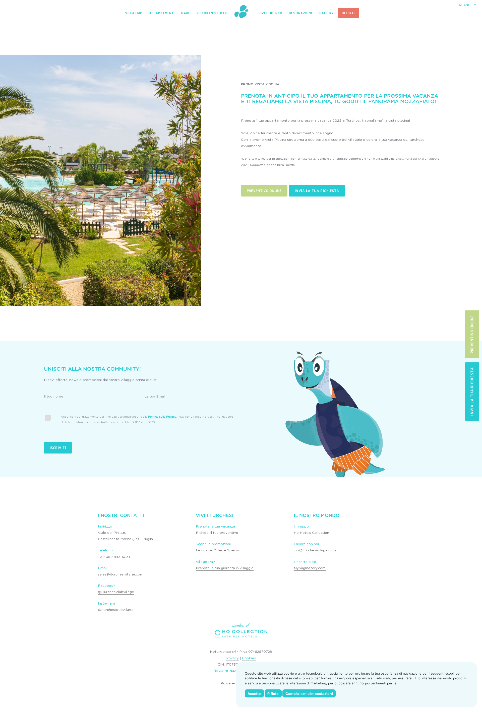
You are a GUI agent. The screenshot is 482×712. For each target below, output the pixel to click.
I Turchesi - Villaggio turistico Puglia (241, 12)
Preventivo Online (264, 190)
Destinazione (301, 13)
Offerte (348, 13)
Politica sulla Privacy (162, 416)
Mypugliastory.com (310, 568)
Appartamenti (162, 13)
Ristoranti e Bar (212, 13)
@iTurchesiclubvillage (116, 592)
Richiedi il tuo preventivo (217, 533)
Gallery (326, 13)
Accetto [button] (254, 693)
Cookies (249, 658)
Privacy (232, 658)
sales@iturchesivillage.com (120, 574)
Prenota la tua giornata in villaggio (225, 568)
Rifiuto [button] (273, 693)
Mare (185, 13)
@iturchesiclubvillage (116, 610)
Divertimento (270, 13)
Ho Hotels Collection (311, 533)
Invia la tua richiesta (317, 190)
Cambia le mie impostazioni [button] (309, 693)
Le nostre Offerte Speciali (218, 550)
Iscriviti (58, 447)
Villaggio (134, 13)
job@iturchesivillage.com (315, 550)
